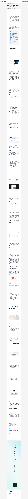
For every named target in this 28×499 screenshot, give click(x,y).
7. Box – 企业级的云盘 (13, 41)
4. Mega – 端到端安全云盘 (13, 36)
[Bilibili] (22, 1)
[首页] (7, 3)
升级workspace (12, 164)
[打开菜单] (27, 1)
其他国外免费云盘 (12, 43)
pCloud (10, 271)
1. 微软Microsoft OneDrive (13, 33)
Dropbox (13, 179)
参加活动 (18, 294)
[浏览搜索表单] (26, 1)
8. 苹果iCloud (12, 42)
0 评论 (14, 8)
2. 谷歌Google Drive (12, 34)
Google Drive (15, 127)
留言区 (24, 1)
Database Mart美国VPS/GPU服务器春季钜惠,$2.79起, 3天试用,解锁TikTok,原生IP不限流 (11, 437)
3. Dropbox (11, 35)
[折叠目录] (18, 31)
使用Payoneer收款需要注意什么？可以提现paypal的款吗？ (17, 437)
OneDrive (11, 50)
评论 (9, 495)
